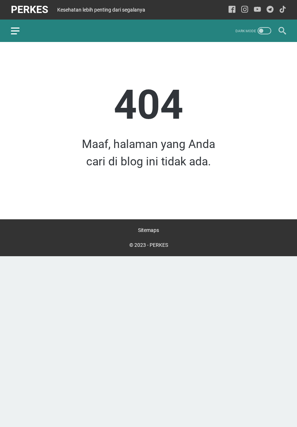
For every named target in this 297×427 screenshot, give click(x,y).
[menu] (19, 30)
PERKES (29, 10)
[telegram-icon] (270, 10)
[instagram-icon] (244, 10)
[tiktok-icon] (282, 10)
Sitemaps (148, 230)
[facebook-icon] (232, 10)
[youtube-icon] (257, 10)
